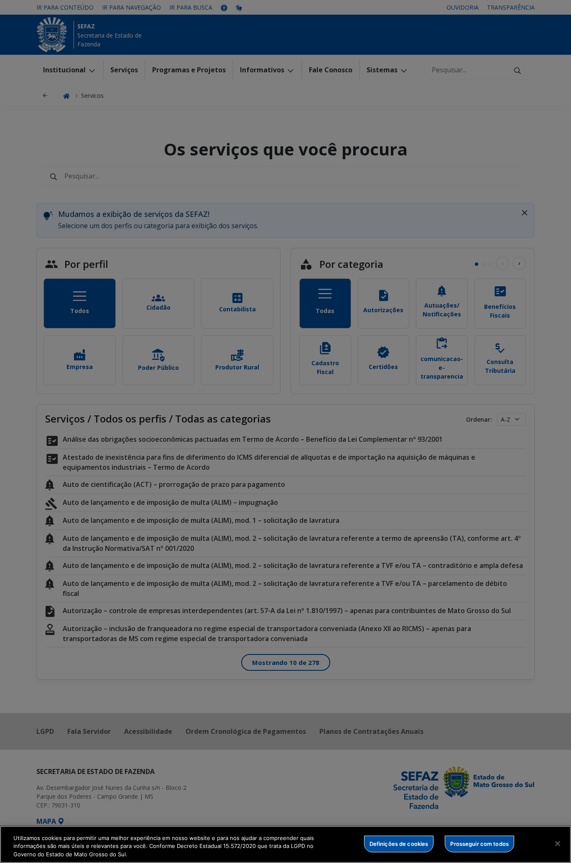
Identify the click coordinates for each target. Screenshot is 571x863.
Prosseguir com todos (479, 843)
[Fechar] (557, 843)
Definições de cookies (399, 843)
